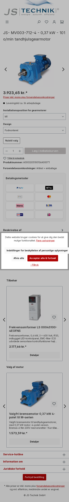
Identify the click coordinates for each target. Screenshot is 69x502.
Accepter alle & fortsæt (43, 258)
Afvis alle (19, 258)
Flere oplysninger (45, 240)
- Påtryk (34, 264)
